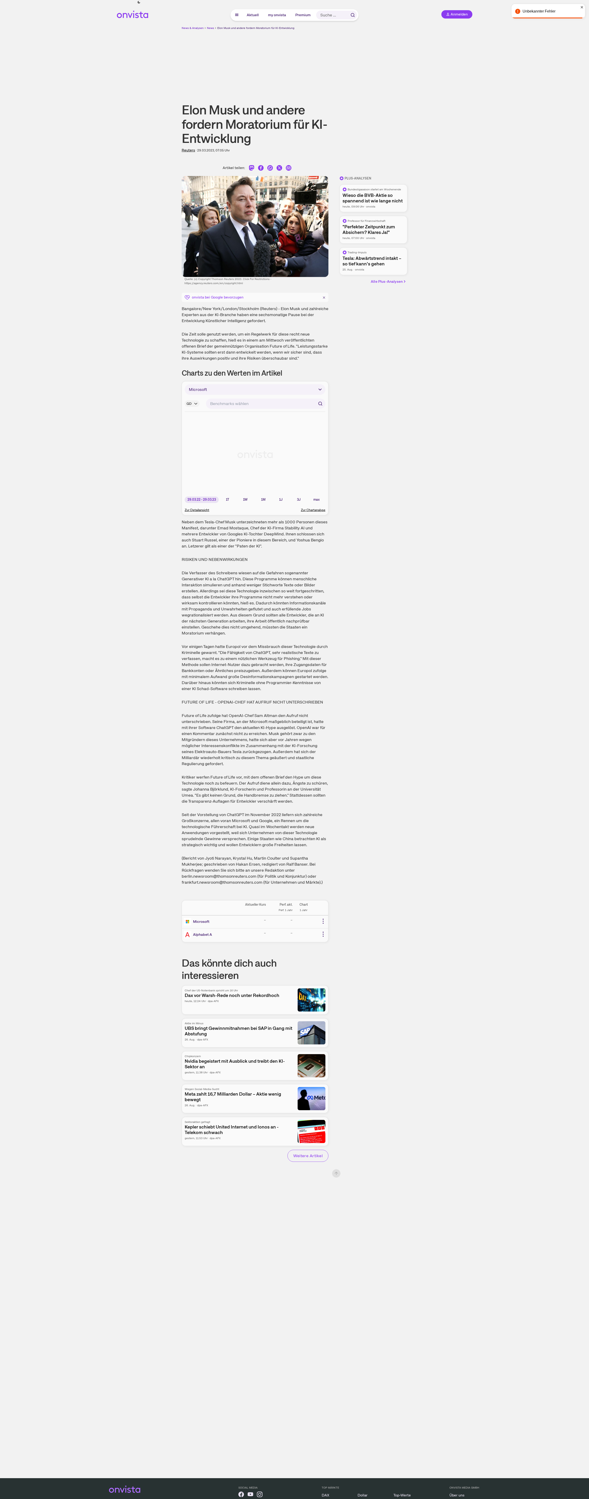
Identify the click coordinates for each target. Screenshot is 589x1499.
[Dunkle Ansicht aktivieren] (139, 2)
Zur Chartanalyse (313, 510)
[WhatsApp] (270, 168)
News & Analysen (193, 28)
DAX (325, 1495)
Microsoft (201, 921)
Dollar (363, 1495)
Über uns (456, 1495)
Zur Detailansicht (197, 510)
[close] (582, 7)
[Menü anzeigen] (236, 15)
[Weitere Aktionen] (323, 921)
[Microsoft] (188, 921)
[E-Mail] (288, 168)
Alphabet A (202, 934)
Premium (303, 15)
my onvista (277, 15)
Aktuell (253, 15)
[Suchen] (353, 15)
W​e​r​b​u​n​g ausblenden (334, 63)
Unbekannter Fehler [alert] (539, 11)
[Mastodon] (251, 168)
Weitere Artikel (308, 1155)
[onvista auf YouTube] (250, 1495)
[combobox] (265, 404)
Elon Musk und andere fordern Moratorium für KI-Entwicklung (255, 28)
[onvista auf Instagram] (259, 1495)
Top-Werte (402, 1495)
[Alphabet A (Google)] (188, 934)
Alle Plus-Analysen (387, 281)
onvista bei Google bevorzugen (217, 297)
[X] (279, 168)
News (210, 28)
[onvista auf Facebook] (241, 1495)
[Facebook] (261, 168)
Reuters (188, 150)
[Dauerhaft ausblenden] (324, 297)
